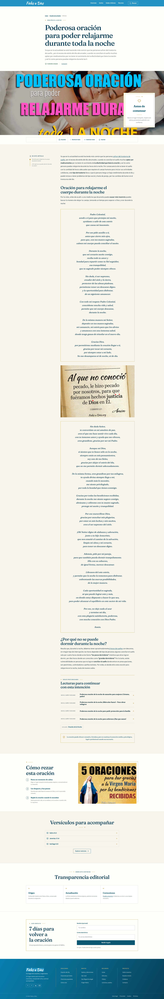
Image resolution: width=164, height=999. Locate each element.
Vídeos (104, 979)
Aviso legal (115, 996)
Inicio (46, 16)
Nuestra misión (126, 976)
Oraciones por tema (66, 976)
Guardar (103, 140)
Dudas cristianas (111, 3)
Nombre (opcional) (82, 923)
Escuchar (63, 140)
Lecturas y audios (107, 983)
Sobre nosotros (126, 972)
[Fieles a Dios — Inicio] (35, 3)
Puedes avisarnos (108, 896)
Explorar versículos (80, 851)
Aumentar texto (90, 140)
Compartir (64, 64)
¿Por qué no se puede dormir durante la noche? (42, 165)
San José (83, 976)
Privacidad (122, 996)
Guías (103, 972)
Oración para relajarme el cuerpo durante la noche (41, 160)
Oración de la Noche (55, 16)
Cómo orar (64, 983)
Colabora (125, 979)
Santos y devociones (87, 972)
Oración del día (65, 972)
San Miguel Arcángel (87, 979)
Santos (101, 3)
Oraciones (93, 3)
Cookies (129, 996)
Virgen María (85, 983)
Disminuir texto (76, 140)
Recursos (121, 3)
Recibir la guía (105, 943)
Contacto (125, 983)
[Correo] (39, 985)
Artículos (104, 976)
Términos (135, 996)
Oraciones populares (67, 979)
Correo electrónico (82, 933)
